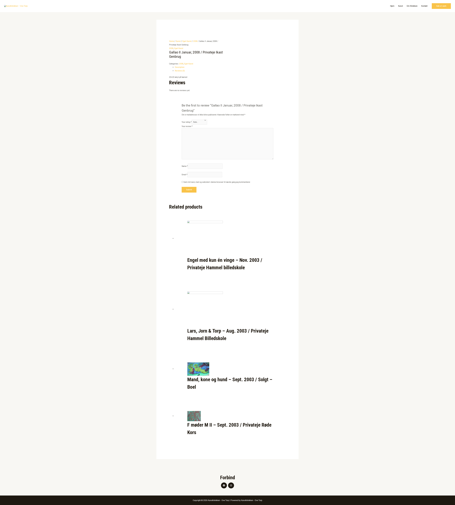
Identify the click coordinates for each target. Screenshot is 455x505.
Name (185, 166)
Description (179, 67)
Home (171, 41)
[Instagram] (231, 485)
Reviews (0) (180, 71)
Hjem (392, 6)
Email (184, 174)
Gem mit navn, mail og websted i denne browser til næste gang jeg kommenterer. (217, 182)
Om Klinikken (412, 6)
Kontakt (424, 6)
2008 (195, 41)
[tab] (230, 67)
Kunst (400, 6)
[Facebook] (224, 485)
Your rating (187, 122)
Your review (187, 126)
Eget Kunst (186, 41)
